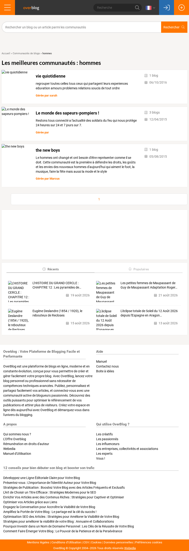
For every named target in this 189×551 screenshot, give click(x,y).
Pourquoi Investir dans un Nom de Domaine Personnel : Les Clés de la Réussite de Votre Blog (68, 526)
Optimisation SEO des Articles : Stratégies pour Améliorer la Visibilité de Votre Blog (61, 516)
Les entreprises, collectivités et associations (127, 449)
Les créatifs (104, 434)
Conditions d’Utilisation (66, 542)
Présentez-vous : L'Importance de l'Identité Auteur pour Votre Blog (49, 483)
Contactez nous (107, 366)
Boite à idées (105, 371)
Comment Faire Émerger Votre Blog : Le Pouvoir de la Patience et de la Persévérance (62, 531)
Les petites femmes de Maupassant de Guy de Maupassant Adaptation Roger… (149, 285)
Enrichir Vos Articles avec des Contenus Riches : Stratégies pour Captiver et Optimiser (63, 497)
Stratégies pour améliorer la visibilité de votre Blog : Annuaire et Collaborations (58, 521)
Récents (53, 269)
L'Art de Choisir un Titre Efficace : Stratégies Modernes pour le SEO (49, 492)
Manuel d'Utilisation (17, 453)
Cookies (96, 542)
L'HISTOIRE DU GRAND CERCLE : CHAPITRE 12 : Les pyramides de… (56, 285)
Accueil (6, 53)
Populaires (141, 269)
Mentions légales (38, 542)
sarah (53, 95)
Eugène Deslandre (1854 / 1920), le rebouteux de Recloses (57, 313)
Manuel (101, 361)
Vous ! (100, 458)
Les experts (104, 453)
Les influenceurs (107, 444)
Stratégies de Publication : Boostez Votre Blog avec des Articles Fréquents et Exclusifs (64, 487)
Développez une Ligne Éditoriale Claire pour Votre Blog (41, 478)
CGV (86, 542)
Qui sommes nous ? (17, 434)
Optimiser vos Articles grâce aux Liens (30, 502)
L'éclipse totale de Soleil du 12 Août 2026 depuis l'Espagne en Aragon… (149, 313)
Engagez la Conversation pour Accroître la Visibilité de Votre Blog (49, 507)
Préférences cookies (148, 542)
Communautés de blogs (26, 53)
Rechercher (171, 27)
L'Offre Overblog (14, 439)
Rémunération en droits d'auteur (26, 444)
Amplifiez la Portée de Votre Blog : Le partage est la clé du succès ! (50, 512)
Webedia (9, 449)
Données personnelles (118, 542)
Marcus (55, 178)
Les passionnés (107, 439)
